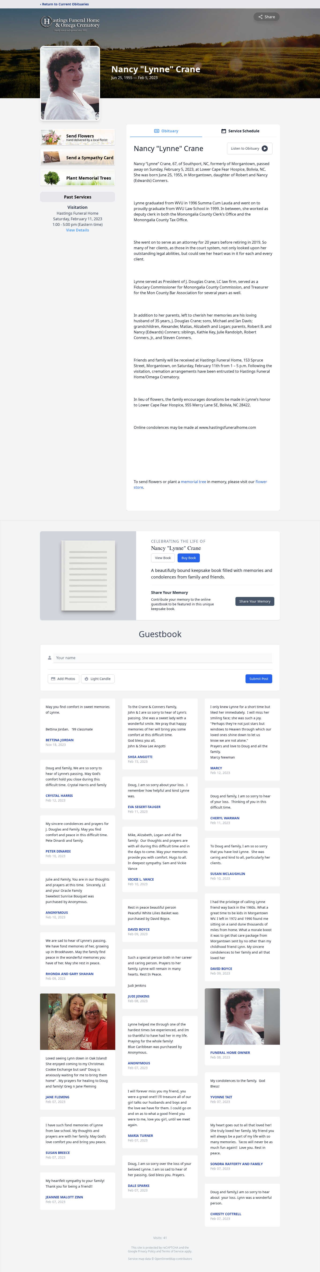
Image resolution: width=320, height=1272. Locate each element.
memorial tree (193, 481)
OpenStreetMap (165, 1259)
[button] (77, 1022)
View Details (77, 230)
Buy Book (189, 558)
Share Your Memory (254, 601)
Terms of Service (173, 1251)
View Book (163, 558)
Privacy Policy (147, 1251)
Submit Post (258, 678)
